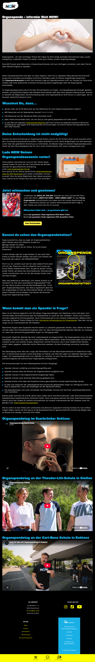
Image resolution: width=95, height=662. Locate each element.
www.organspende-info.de (18, 169)
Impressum (69, 635)
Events (25, 628)
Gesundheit (26, 631)
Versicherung (25, 634)
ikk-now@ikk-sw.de (33, 610)
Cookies (69, 632)
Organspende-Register (35, 123)
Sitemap (69, 638)
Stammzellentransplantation (26, 403)
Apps (25, 625)
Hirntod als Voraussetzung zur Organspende (58, 320)
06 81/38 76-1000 (33, 613)
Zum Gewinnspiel (32, 223)
